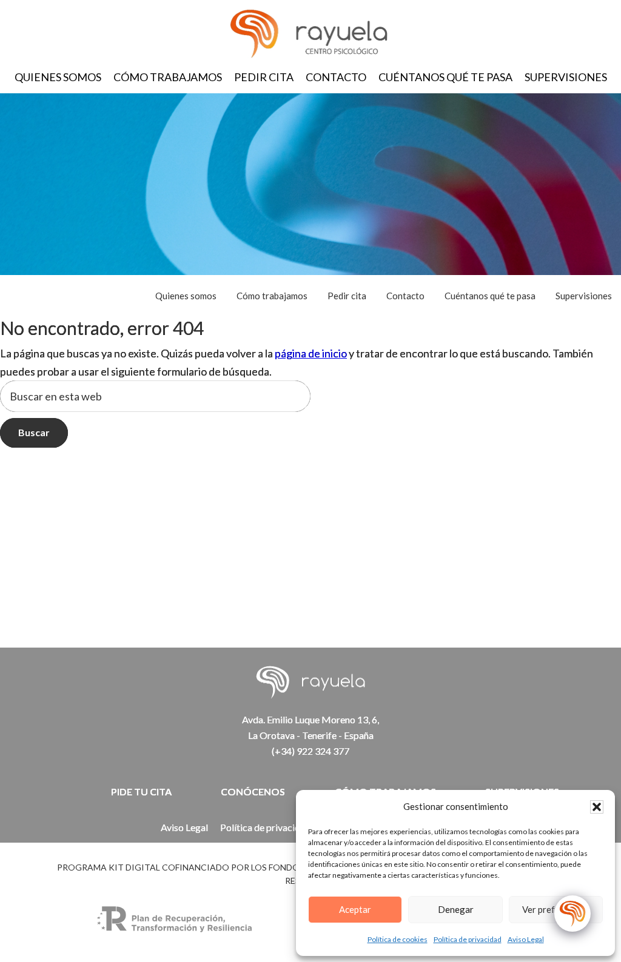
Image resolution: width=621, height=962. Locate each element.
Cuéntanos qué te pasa (445, 77)
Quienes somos (58, 77)
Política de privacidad (468, 939)
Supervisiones (566, 77)
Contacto (336, 77)
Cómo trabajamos (167, 77)
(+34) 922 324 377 (310, 751)
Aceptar (355, 909)
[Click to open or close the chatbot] (572, 913)
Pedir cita (264, 77)
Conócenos (253, 791)
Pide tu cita (141, 791)
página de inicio (311, 353)
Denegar (456, 909)
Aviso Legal (526, 939)
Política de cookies (398, 939)
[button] (597, 807)
